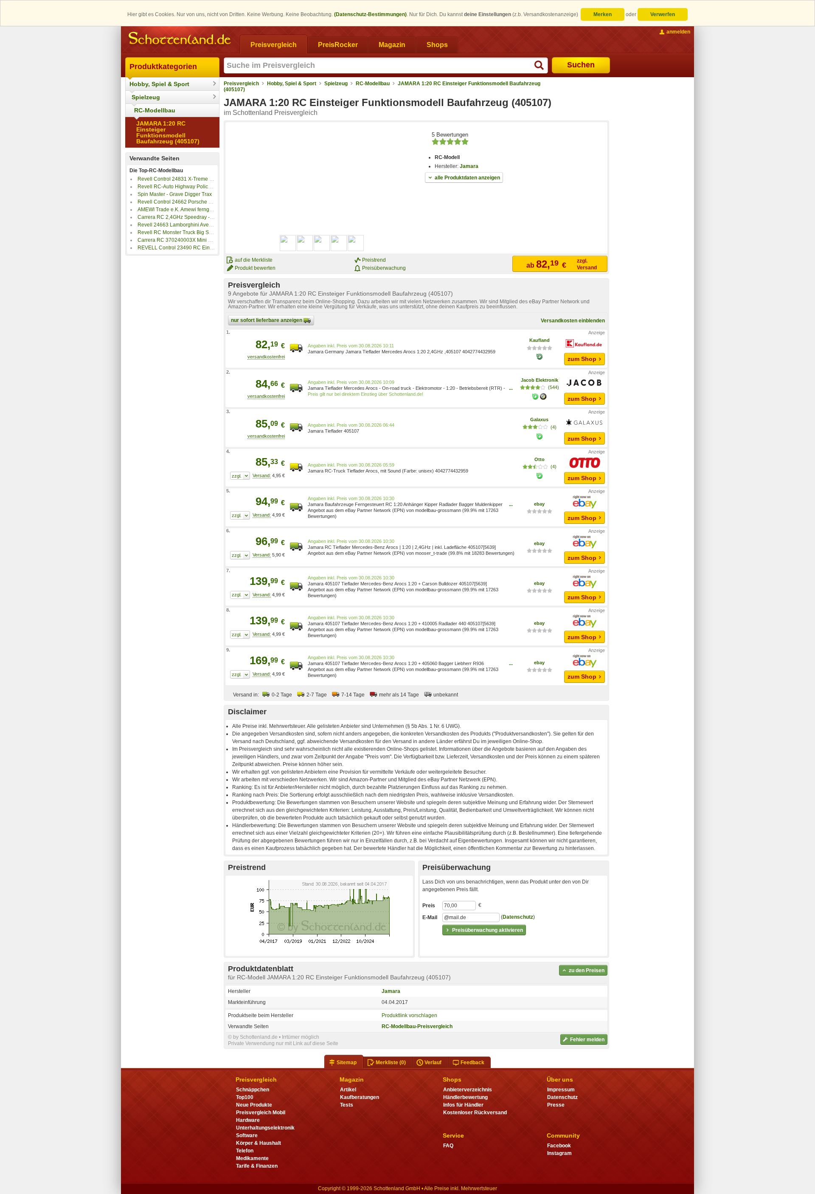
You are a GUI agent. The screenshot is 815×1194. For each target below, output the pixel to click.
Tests (346, 1105)
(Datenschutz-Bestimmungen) (370, 14)
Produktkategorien (163, 66)
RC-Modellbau (154, 110)
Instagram (559, 1153)
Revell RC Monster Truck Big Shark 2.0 (183, 232)
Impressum (561, 1090)
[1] (240, 476)
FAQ (448, 1146)
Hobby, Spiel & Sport (159, 84)
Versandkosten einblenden (573, 321)
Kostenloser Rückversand (475, 1113)
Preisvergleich (241, 84)
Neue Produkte (254, 1105)
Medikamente (252, 1158)
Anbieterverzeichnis (467, 1090)
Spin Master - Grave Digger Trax (175, 194)
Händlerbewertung (465, 1097)
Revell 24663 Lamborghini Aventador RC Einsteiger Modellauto (211, 225)
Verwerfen (662, 14)
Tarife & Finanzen (257, 1166)
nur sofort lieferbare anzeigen (267, 320)
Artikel (348, 1090)
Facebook (559, 1146)
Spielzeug (146, 97)
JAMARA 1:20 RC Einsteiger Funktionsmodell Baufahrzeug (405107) (168, 132)
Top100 (244, 1097)
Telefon (244, 1151)
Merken (602, 14)
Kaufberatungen (359, 1097)
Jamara (469, 166)
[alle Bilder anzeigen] (322, 243)
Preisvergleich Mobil (260, 1113)
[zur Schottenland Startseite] (180, 39)
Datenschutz (518, 917)
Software (247, 1135)
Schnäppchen (252, 1090)
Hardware (248, 1120)
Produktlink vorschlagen (409, 1015)
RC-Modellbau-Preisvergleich (417, 1026)
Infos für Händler (463, 1105)
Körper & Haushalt (258, 1143)
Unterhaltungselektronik (265, 1128)
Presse (556, 1105)
